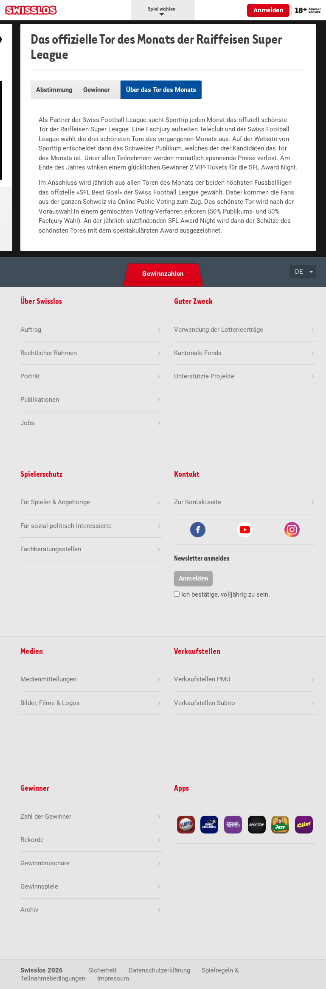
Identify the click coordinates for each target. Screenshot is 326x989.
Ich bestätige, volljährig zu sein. (225, 594)
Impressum (113, 978)
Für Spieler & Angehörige (55, 502)
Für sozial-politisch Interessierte (66, 526)
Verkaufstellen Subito (204, 703)
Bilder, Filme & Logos (50, 703)
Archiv (29, 910)
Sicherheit (102, 970)
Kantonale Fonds (198, 353)
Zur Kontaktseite (197, 502)
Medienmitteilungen (48, 679)
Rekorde (32, 840)
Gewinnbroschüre (45, 863)
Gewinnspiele (39, 886)
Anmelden (268, 10)
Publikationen (39, 399)
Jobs (27, 423)
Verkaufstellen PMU (202, 679)
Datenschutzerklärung (159, 970)
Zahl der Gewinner (45, 816)
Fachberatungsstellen (50, 549)
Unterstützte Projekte (204, 376)
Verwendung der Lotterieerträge (218, 329)
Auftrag (30, 329)
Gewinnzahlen (163, 274)
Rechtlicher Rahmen (48, 353)
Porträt (30, 376)
